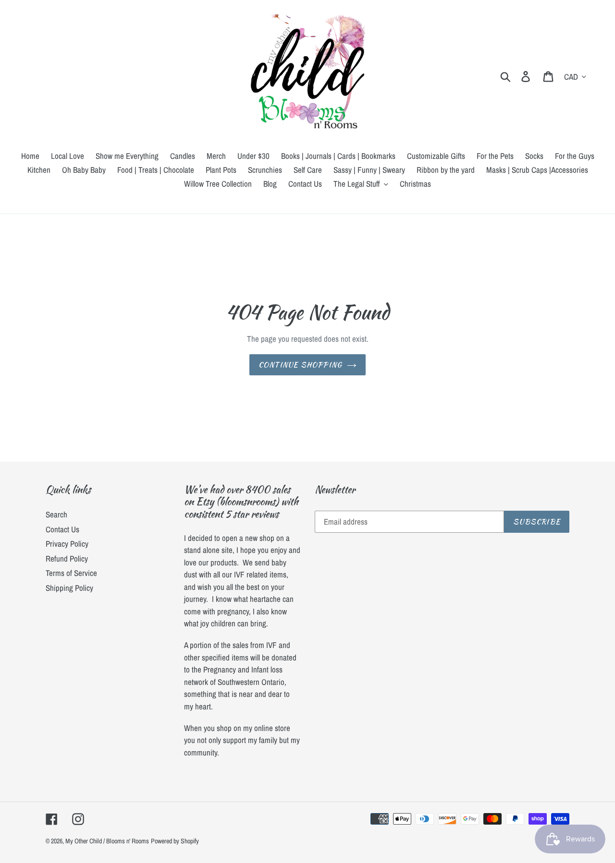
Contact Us (62, 529)
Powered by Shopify (175, 841)
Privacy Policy (67, 543)
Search (56, 514)
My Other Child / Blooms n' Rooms (107, 841)
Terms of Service (71, 572)
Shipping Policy (69, 587)
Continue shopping (300, 365)
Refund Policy (67, 558)
